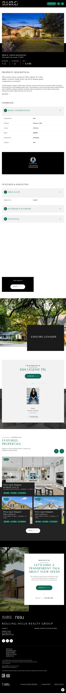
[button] (44, 587)
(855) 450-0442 (15, 666)
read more (34, 340)
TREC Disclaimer (6, 663)
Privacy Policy (59, 684)
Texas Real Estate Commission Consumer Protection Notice (17, 660)
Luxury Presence (32, 684)
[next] (62, 451)
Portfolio (9, 649)
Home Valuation (11, 654)
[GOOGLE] (11, 640)
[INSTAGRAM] (7, 640)
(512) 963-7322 (34, 165)
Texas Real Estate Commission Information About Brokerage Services (19, 661)
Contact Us (51, 3)
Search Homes (10, 652)
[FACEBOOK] (3, 640)
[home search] (58, 3)
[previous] (56, 451)
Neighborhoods (11, 650)
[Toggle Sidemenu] (62, 3)
